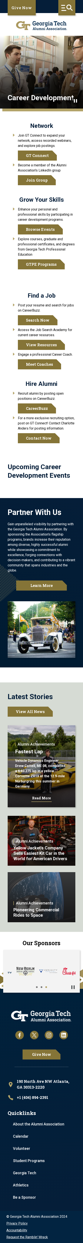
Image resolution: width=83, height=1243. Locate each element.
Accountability (16, 1230)
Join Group (37, 180)
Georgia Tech (24, 1173)
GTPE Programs (41, 264)
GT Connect (37, 155)
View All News (30, 711)
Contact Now (39, 438)
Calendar (21, 1136)
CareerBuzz (37, 408)
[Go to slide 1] (36, 987)
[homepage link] (41, 25)
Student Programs (29, 1160)
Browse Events (40, 229)
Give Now (21, 7)
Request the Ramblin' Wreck (27, 1237)
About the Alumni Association (38, 1124)
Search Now (37, 320)
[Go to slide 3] (46, 987)
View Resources (41, 344)
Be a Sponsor (24, 1197)
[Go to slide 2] (41, 987)
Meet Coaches (39, 364)
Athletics (21, 1185)
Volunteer (21, 1148)
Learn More (41, 585)
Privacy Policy (17, 1223)
